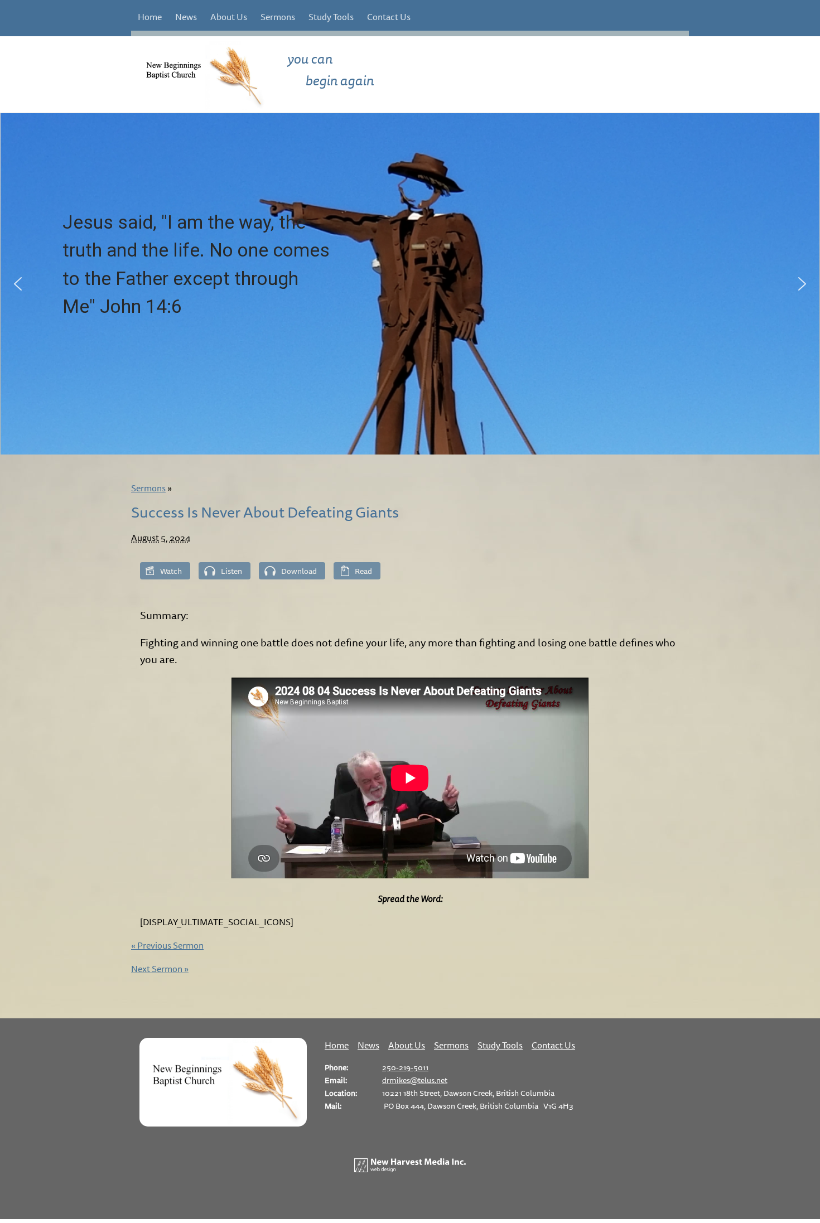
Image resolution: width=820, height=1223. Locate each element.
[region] (410, 284)
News (186, 16)
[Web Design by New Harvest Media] (410, 1169)
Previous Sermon (167, 945)
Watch (171, 570)
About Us (228, 16)
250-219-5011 (405, 1067)
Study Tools (331, 16)
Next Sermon (160, 968)
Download (299, 570)
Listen (231, 570)
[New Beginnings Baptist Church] (223, 1123)
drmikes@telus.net (414, 1080)
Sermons (278, 16)
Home (150, 16)
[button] (18, 284)
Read (363, 570)
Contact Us (389, 16)
